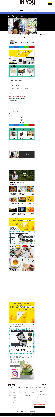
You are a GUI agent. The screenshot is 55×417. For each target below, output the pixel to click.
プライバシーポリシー (35, 411)
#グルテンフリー (31, 10)
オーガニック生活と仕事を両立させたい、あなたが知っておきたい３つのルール (13, 204)
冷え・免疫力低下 (14, 395)
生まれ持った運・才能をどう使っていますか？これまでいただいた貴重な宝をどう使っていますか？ (30, 214)
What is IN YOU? (41, 391)
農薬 (9, 393)
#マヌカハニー (31, 11)
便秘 (13, 402)
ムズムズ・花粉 (14, 397)
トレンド (26, 392)
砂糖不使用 (32, 397)
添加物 (9, 392)
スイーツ (32, 398)
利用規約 (31, 411)
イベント (26, 396)
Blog (40, 392)
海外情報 (26, 393)
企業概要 (18, 411)
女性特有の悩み (14, 393)
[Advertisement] (22, 144)
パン (37, 392)
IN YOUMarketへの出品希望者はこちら (49, 4)
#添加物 (38, 10)
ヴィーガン (20, 395)
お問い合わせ (22, 411)
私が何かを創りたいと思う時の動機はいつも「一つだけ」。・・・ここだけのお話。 (30, 204)
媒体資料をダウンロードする (39, 404)
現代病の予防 (14, 392)
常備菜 (37, 391)
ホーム (10, 34)
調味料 (37, 396)
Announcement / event (27, 395)
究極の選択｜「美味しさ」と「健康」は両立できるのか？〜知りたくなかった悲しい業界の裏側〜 (13, 194)
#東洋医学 (35, 10)
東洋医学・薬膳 (21, 392)
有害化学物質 (10, 395)
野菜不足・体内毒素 (14, 400)
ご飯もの (38, 394)
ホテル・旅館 (21, 398)
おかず (37, 397)
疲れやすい (14, 398)
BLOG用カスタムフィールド (15, 34)
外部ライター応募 (26, 411)
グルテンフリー (21, 393)
